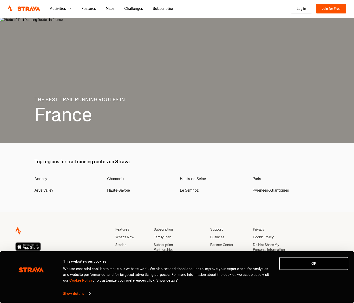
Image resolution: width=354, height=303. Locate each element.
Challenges (133, 8)
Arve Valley (43, 190)
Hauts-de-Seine (193, 178)
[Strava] (24, 9)
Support (216, 229)
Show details (73, 293)
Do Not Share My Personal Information (269, 247)
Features (88, 8)
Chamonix (116, 178)
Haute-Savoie (118, 190)
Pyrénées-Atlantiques (271, 190)
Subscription (163, 8)
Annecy (40, 178)
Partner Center (221, 244)
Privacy (259, 229)
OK (313, 263)
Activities (58, 8)
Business (217, 237)
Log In (301, 8)
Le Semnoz (189, 190)
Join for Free (331, 8)
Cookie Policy (263, 237)
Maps (110, 8)
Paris (257, 178)
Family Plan (162, 237)
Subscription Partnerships (163, 247)
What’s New (124, 237)
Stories (120, 244)
